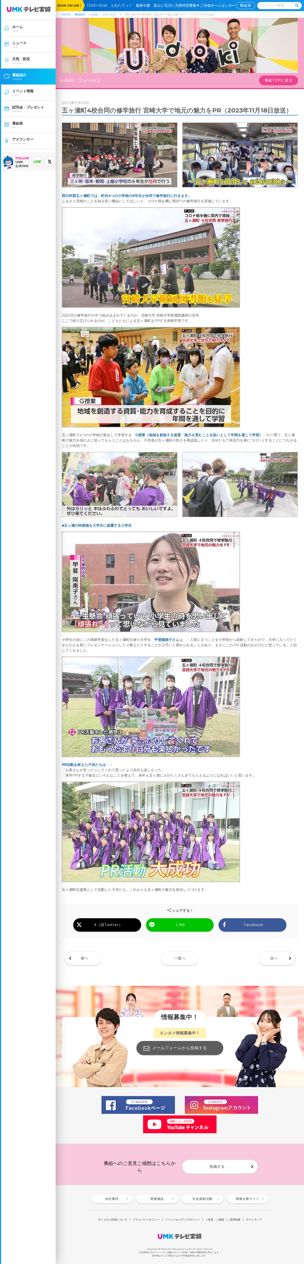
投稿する (217, 1166)
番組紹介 (80, 14)
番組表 (245, 5)
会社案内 (112, 1199)
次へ (274, 958)
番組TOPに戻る (278, 80)
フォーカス (109, 14)
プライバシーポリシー (146, 1219)
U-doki (94, 14)
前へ (84, 958)
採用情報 (235, 1219)
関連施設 (157, 1199)
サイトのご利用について (112, 1219)
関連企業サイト (247, 1199)
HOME (66, 14)
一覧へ (180, 958)
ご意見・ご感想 (214, 1219)
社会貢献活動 (203, 1199)
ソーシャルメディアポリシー (182, 1219)
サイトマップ (254, 1219)
